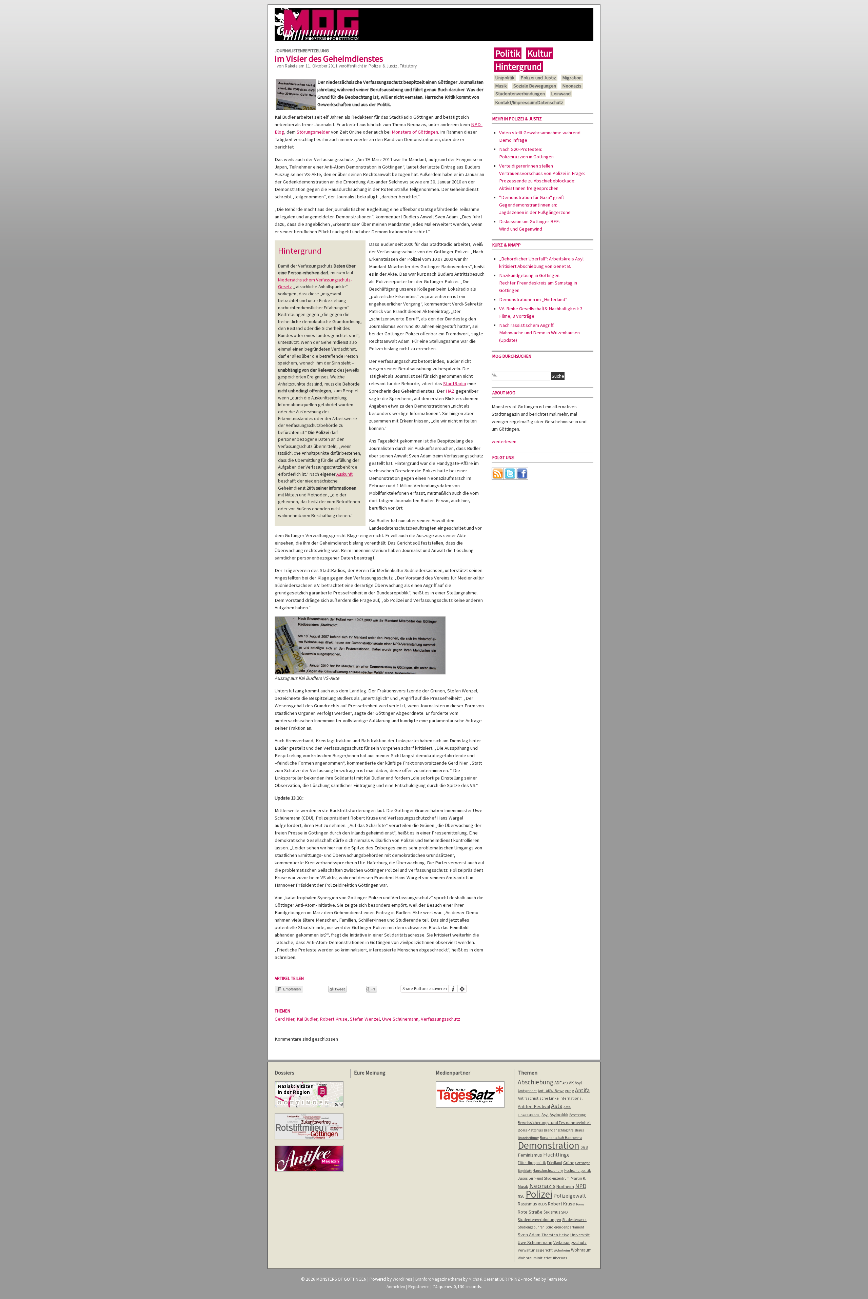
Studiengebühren (531, 1227)
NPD (580, 1186)
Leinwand (561, 94)
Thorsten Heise (555, 1234)
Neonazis (572, 86)
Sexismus (552, 1212)
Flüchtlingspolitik (532, 1162)
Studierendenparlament (565, 1227)
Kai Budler (307, 1019)
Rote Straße (530, 1212)
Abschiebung (535, 1082)
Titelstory (408, 66)
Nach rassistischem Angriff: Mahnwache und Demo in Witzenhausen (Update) (539, 332)
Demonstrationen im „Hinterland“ (533, 299)
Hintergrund (518, 66)
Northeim (565, 1186)
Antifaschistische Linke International (550, 1098)
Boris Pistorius (530, 1130)
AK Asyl (575, 1082)
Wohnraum (581, 1250)
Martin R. (578, 1178)
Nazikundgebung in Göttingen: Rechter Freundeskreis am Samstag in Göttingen (538, 282)
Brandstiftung (528, 1138)
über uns (560, 1258)
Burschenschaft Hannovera (561, 1137)
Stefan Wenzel (365, 1019)
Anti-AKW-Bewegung (556, 1090)
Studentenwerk (574, 1219)
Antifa (582, 1090)
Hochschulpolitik (577, 1170)
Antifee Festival (534, 1106)
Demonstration (548, 1145)
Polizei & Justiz (383, 66)
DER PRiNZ (509, 1279)
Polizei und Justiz (538, 78)
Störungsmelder (313, 132)
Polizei (539, 1194)
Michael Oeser (481, 1279)
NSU (521, 1196)
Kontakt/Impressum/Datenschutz (529, 102)
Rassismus (527, 1204)
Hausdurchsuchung (548, 1170)
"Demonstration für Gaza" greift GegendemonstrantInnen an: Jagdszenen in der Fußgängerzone (535, 204)
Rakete (291, 66)
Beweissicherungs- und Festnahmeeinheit (554, 1122)
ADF (557, 1083)
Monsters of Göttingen (415, 132)
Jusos (523, 1178)
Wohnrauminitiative (535, 1257)
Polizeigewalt (569, 1195)
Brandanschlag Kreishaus (564, 1130)
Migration (572, 78)
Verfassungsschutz (440, 1019)
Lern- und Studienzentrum (549, 1178)
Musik (501, 86)
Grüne (568, 1162)
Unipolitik (504, 78)
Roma (580, 1204)
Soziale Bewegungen (534, 86)
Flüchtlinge (556, 1155)
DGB (584, 1147)
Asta (557, 1106)
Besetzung (577, 1115)
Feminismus (530, 1155)
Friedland (554, 1162)
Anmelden (396, 1287)
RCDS (542, 1203)
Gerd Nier (284, 1019)
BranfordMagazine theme (438, 1279)
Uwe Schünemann (400, 1019)
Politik (507, 53)
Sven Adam (529, 1235)
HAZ (450, 391)
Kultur (540, 53)
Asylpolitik (559, 1114)
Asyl (545, 1114)
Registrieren (419, 1287)
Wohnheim (562, 1250)
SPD (564, 1212)
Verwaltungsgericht (535, 1250)
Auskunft (344, 474)
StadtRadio (454, 383)
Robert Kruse (334, 1019)
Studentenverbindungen (520, 94)
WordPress (402, 1279)
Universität (580, 1234)
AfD (565, 1083)
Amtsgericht (527, 1090)
